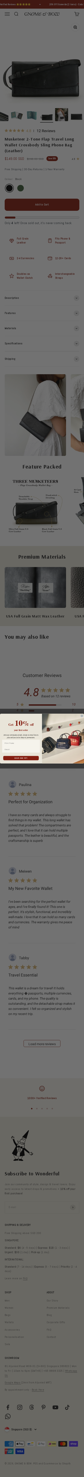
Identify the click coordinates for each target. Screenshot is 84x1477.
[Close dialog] (82, 716)
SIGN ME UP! (21, 758)
